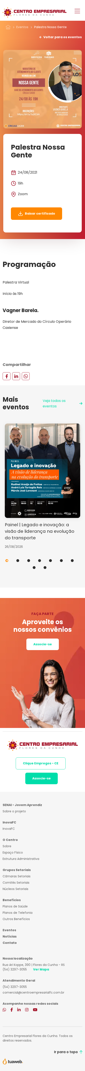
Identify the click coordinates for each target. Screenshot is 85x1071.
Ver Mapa (41, 969)
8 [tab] (34, 567)
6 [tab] (61, 560)
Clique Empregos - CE (40, 763)
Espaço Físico (13, 852)
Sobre (7, 846)
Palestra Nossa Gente (50, 27)
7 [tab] (72, 560)
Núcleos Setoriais (15, 889)
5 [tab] (50, 560)
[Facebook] (6, 375)
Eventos (22, 27)
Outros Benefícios (16, 919)
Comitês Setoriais (16, 882)
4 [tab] (39, 560)
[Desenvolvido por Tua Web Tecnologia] (13, 1061)
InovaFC (9, 829)
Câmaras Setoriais (17, 876)
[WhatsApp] (26, 375)
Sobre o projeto (14, 811)
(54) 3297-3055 (15, 969)
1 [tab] (6, 560)
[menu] (77, 12)
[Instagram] (27, 1010)
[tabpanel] (42, 486)
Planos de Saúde (15, 906)
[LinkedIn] (16, 375)
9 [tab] (45, 567)
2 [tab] (17, 560)
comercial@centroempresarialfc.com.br (33, 992)
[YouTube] (35, 1010)
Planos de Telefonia (17, 912)
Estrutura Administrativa (21, 859)
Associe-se (42, 644)
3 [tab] (28, 560)
